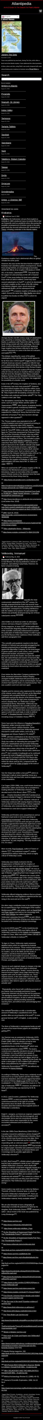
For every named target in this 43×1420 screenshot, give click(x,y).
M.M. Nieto (26, 1404)
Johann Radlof (34, 1403)
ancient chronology (29, 1394)
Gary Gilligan (11, 914)
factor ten (36, 1399)
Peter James (9, 912)
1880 (17, 1085)
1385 (26, 916)
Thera (3, 229)
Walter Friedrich (20, 548)
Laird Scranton (6, 1404)
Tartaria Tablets (8, 126)
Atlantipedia (21, 3)
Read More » (34, 69)
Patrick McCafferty (20, 547)
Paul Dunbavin (17, 849)
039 (14, 910)
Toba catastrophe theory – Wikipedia (16, 529)
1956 (25, 1048)
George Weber (11, 543)
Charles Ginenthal (16, 1398)
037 (17, 615)
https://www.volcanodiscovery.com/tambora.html (21, 480)
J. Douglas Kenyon (15, 714)
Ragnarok (9, 1408)
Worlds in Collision (13, 1411)
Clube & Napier (22, 763)
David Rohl (37, 910)
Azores (6, 869)
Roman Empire (31, 547)
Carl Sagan (29, 1396)
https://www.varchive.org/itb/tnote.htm (17, 1254)
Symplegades (7, 191)
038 (21, 615)
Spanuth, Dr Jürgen (10, 102)
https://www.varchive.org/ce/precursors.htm (19, 1288)
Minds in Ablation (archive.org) (15, 1332)
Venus (20, 1409)
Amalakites (36, 932)
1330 (25, 272)
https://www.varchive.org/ (12, 1221)
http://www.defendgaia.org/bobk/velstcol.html (19, 1311)
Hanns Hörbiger (16, 1068)
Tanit (3, 151)
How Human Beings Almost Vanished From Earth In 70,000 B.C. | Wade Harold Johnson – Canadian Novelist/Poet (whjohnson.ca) (20, 493)
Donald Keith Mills (7, 1399)
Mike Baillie (28, 293)
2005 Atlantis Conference (22, 440)
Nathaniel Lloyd (10, 1406)
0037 (14, 875)
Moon (29, 1057)
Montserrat (34, 545)
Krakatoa (6, 212)
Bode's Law (13, 1396)
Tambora (4, 548)
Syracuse (5, 183)
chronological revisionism (10, 819)
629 (8, 463)
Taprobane (6, 143)
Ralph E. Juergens (18, 1408)
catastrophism (23, 739)
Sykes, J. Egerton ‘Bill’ (11, 200)
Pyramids (5, 94)
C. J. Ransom (21, 1396)
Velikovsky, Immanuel (13, 553)
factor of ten (7, 875)
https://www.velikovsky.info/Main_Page (18, 1228)
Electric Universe (18, 1399)
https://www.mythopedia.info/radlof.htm (17, 1225)
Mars (31, 1404)
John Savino (33, 543)
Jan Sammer (25, 1403)
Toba (13, 548)
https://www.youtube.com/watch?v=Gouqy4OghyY (21, 1292)
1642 (10, 1099)
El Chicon (33, 541)
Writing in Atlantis (9, 86)
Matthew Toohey (13, 545)
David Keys (25, 541)
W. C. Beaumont (28, 1409)
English (7, 16)
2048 (29, 1209)
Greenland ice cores (22, 543)
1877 (23, 1066)
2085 (14, 405)
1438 (4, 736)
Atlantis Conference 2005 (14, 541)
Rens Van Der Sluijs (31, 1408)
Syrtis (4, 175)
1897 (30, 1145)
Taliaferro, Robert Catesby (13, 159)
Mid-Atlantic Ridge (22, 869)
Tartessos (5, 118)
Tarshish (5, 135)
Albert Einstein (10, 1394)
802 (30, 716)
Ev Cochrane (28, 1399)
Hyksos (25, 932)
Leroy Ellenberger (16, 1404)
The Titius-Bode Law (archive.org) (15, 1315)
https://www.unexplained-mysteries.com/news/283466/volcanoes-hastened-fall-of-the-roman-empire (21, 523)
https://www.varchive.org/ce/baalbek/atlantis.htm (20, 1257)
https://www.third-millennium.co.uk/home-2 (18, 1307)
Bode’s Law (20, 1081)
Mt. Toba (11, 547)
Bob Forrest (5, 1396)
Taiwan (4, 167)
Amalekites (19, 1394)
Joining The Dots (9, 55)
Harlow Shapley (28, 1401)
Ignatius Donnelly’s (33, 723)
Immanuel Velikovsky (14, 1403)
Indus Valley (7, 110)
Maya (20, 545)
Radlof (19, 755)
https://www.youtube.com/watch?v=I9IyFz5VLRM (21, 532)
